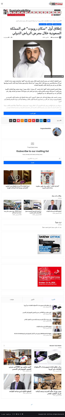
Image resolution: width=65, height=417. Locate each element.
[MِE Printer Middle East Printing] (56, 3)
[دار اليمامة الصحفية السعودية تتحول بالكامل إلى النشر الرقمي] (32, 205)
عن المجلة (8, 414)
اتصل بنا (3, 414)
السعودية (50, 24)
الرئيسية (58, 20)
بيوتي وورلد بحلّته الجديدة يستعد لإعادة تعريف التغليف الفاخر (37, 319)
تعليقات (12, 299)
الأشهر (32, 299)
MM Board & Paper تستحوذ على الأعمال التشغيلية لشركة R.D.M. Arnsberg (32, 333)
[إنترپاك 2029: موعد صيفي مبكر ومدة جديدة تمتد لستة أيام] (12, 205)
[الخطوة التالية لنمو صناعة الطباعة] (52, 205)
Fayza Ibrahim (55, 37)
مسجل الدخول (51, 227)
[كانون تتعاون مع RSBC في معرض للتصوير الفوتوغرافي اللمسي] (57, 315)
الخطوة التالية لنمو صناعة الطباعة (53, 211)
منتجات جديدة (53, 20)
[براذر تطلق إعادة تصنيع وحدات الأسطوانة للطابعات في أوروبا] (57, 308)
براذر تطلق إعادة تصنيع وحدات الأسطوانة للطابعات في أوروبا (37, 305)
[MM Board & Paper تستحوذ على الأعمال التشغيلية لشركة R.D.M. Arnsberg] (57, 336)
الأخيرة (53, 299)
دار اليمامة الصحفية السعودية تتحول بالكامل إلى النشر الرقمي (33, 212)
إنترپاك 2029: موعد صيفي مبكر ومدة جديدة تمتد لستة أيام (12, 212)
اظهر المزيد (33, 113)
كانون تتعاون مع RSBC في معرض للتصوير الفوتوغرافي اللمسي (37, 312)
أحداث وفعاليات (57, 24)
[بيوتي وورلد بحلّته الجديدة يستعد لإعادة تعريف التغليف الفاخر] (57, 322)
